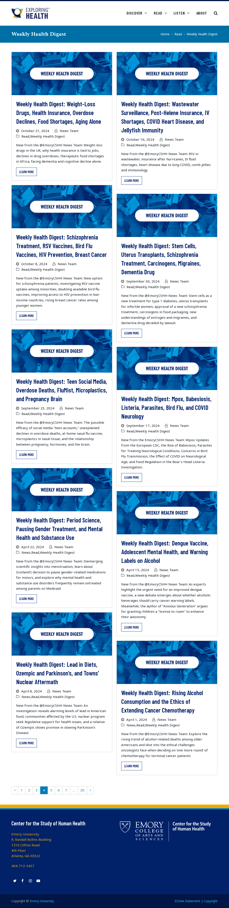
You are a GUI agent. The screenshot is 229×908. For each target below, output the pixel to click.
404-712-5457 (22, 866)
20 (83, 791)
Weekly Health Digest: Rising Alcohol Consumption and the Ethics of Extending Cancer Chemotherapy (162, 701)
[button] (215, 13)
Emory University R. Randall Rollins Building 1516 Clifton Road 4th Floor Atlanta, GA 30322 (31, 845)
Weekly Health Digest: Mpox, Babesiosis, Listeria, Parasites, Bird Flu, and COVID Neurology (166, 407)
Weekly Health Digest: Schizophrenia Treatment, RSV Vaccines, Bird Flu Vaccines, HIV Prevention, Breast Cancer (61, 245)
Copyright (211, 901)
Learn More (26, 172)
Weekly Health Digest (47, 136)
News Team (69, 130)
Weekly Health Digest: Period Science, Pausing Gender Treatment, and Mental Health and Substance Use (59, 528)
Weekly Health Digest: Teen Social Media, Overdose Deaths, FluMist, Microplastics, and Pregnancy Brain (61, 390)
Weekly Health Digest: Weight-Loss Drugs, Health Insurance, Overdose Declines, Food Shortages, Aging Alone (58, 112)
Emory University (42, 901)
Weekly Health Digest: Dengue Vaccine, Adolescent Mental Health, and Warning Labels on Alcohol (164, 551)
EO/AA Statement (187, 901)
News (25, 552)
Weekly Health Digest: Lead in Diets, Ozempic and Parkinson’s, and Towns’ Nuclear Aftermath (57, 673)
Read (25, 136)
